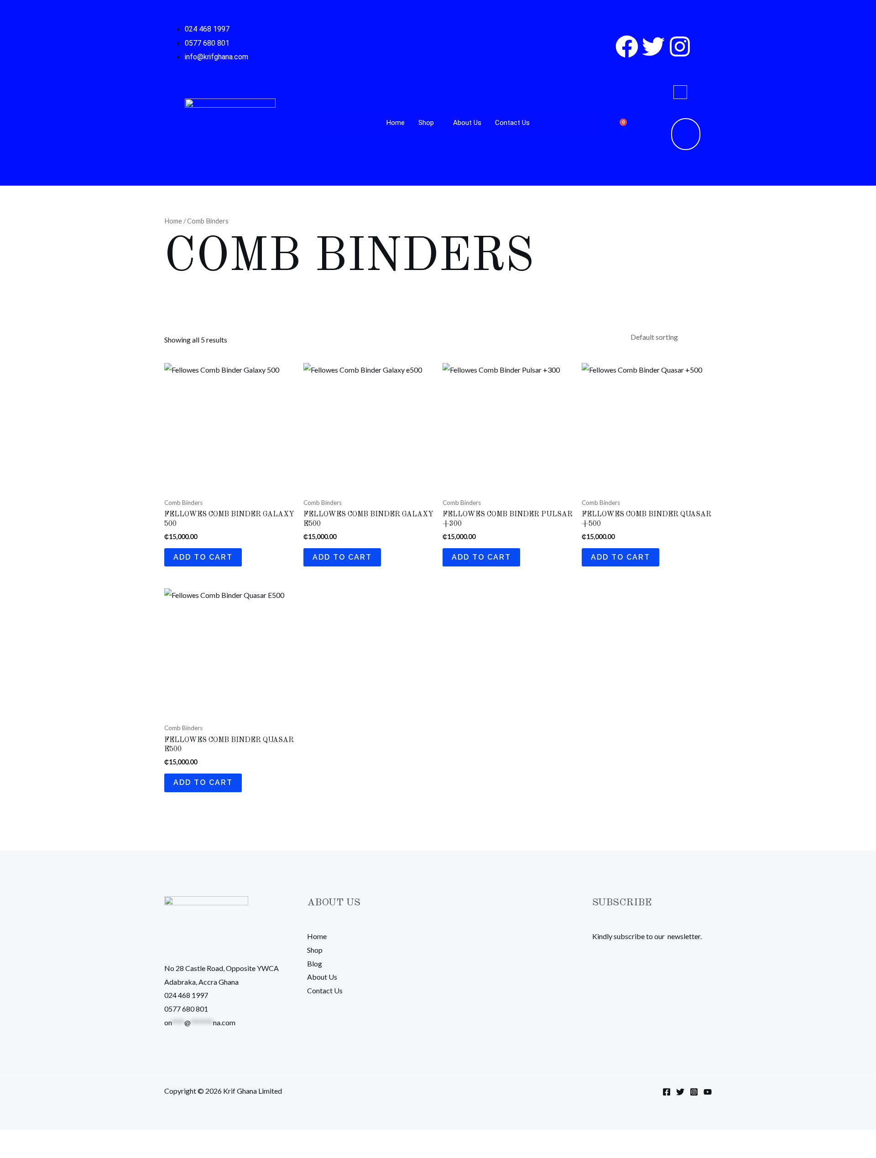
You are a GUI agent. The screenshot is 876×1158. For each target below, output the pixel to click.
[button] (680, 92)
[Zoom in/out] (9, 1139)
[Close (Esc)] (68, 1139)
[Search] (675, 134)
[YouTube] (708, 1092)
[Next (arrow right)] (29, 1153)
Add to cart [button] (203, 557)
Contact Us (512, 123)
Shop (426, 123)
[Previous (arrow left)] (9, 1153)
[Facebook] (666, 1092)
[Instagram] (694, 1092)
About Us (467, 123)
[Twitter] (680, 1092)
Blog (314, 963)
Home (395, 123)
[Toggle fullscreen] (29, 1139)
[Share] (48, 1139)
